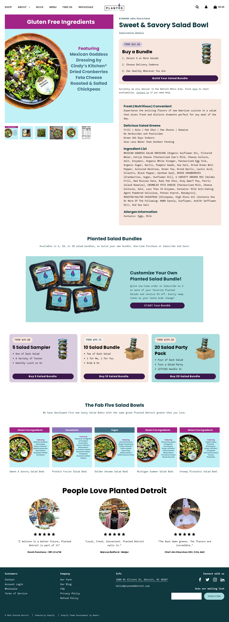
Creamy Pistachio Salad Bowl (198, 471)
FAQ (62, 588)
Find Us (67, 7)
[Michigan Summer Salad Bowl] (157, 447)
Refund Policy (69, 598)
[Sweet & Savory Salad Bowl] (30, 447)
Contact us (142, 92)
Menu (53, 7)
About (22, 7)
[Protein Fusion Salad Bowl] (72, 447)
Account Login (14, 584)
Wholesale (86, 7)
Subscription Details (131, 32)
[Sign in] (206, 7)
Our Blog (66, 584)
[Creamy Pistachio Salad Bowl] (200, 447)
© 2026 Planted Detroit (17, 615)
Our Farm (66, 579)
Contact (10, 579)
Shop (8, 7)
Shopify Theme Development (74, 615)
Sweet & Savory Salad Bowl (27, 471)
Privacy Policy (70, 593)
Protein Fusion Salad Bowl (69, 471)
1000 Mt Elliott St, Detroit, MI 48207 (142, 579)
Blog (39, 7)
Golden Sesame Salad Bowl (111, 471)
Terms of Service (16, 593)
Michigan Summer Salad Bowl (155, 471)
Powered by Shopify (45, 615)
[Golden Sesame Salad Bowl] (115, 447)
